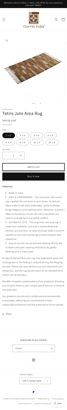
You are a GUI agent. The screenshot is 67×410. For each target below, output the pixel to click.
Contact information (43, 403)
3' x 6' (51, 135)
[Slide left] (26, 103)
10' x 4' (52, 142)
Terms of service (25, 403)
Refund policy (43, 399)
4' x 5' (9, 142)
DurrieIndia (14, 399)
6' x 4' (23, 142)
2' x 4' (23, 135)
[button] (3, 19)
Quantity (6, 149)
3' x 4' (37, 135)
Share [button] (9, 313)
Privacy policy (58, 399)
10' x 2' (37, 142)
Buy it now (33, 176)
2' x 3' (9, 135)
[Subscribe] (51, 348)
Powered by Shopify (27, 399)
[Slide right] (40, 103)
